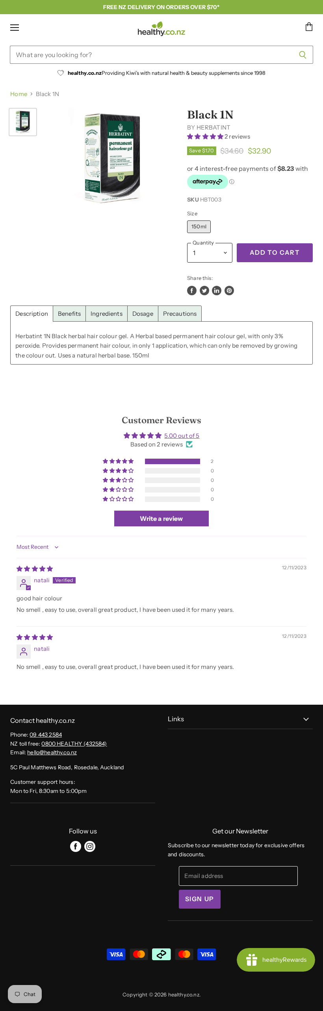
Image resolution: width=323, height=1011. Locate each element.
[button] (206, 136)
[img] (35, 568)
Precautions (180, 314)
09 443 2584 (46, 734)
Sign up (199, 899)
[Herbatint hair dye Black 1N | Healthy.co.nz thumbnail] (22, 122)
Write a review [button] (161, 518)
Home (18, 94)
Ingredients (107, 314)
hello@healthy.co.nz (52, 752)
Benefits (69, 314)
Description (31, 314)
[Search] (302, 55)
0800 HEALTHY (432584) (74, 743)
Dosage (142, 314)
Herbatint (213, 127)
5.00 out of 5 (181, 435)
